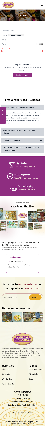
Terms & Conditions (36, 369)
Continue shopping (22, 75)
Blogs (31, 379)
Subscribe (35, 297)
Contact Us (6, 374)
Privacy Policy (34, 374)
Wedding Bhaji (7, 379)
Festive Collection (8, 384)
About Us (5, 369)
